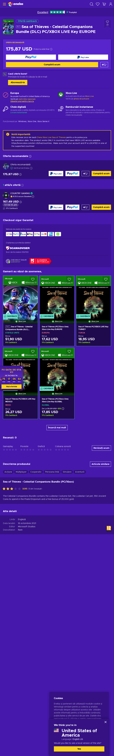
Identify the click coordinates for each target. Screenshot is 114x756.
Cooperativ (35, 472)
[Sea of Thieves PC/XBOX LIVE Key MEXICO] (20, 414)
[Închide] (105, 722)
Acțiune (8, 472)
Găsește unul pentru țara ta (22, 101)
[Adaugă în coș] (104, 64)
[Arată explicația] (33, 196)
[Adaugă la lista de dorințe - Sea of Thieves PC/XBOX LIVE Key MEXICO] (32, 352)
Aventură (79, 472)
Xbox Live (89, 96)
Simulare (67, 472)
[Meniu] (4, 4)
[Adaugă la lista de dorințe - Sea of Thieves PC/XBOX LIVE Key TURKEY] (105, 280)
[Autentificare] (110, 4)
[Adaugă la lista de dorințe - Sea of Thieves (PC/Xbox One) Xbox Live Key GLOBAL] (69, 352)
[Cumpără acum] (31, 57)
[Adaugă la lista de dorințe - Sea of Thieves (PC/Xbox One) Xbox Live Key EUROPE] (69, 280)
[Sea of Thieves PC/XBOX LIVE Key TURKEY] (93, 296)
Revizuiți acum (101, 448)
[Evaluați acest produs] (12, 489)
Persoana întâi (52, 472)
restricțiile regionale (26, 99)
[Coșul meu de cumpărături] (104, 4)
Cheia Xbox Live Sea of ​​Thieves (51, 137)
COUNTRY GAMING (20, 193)
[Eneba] (15, 4)
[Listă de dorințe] (97, 4)
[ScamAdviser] (18, 248)
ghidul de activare (81, 99)
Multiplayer (21, 472)
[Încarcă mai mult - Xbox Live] (60, 95)
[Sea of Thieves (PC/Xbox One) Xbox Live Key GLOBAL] (57, 368)
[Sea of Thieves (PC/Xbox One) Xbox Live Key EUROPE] (57, 296)
